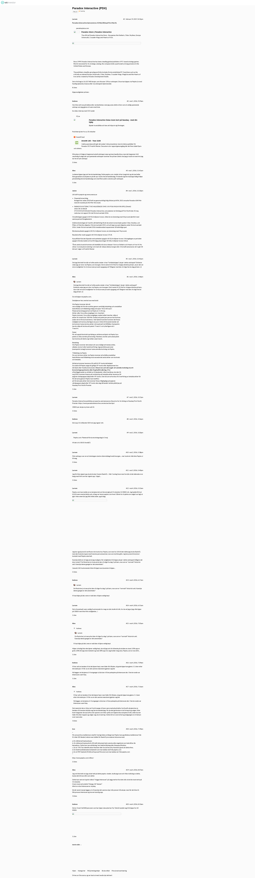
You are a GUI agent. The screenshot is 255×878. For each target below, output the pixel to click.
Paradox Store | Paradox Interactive (96, 32)
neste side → (77, 844)
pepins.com (87, 297)
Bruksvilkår (106, 871)
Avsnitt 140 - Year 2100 (91, 141)
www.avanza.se (92, 194)
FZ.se (78, 116)
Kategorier (81, 871)
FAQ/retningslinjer (93, 871)
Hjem (74, 871)
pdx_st (75, 11)
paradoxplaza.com (82, 28)
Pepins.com (91, 265)
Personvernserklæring (119, 871)
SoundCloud (80, 137)
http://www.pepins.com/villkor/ (83, 758)
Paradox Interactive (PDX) (89, 8)
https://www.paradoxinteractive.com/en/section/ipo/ (96, 403)
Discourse (82, 875)
